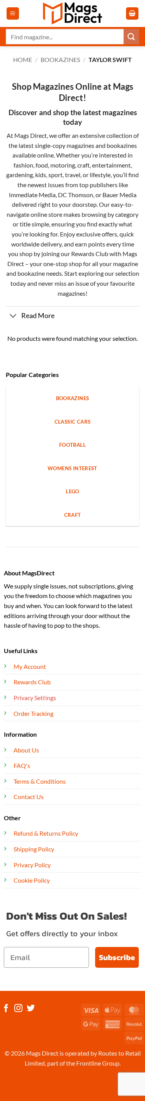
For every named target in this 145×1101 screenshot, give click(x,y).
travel (72, 174)
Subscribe (117, 957)
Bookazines (60, 59)
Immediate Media (32, 194)
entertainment (111, 165)
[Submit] (131, 36)
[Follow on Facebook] (6, 1008)
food (42, 165)
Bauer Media (119, 194)
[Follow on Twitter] (31, 1008)
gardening (19, 174)
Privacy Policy (32, 864)
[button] (13, 13)
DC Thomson (75, 194)
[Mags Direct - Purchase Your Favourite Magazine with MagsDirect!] (73, 13)
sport (55, 174)
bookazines (122, 145)
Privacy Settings (35, 697)
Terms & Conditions (40, 781)
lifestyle (100, 174)
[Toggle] (13, 316)
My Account (30, 666)
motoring (62, 165)
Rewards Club (89, 253)
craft (83, 165)
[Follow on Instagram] (18, 1008)
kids (40, 174)
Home (22, 59)
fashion (23, 165)
